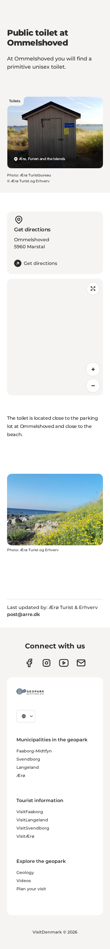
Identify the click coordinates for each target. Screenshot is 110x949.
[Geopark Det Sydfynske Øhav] (30, 691)
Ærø (20, 775)
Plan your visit (31, 888)
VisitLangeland (32, 820)
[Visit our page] (46, 663)
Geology (25, 872)
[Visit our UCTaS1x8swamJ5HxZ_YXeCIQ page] (64, 663)
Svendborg (28, 759)
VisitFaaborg (29, 811)
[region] (55, 337)
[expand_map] (93, 288)
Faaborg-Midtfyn (34, 751)
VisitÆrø (25, 836)
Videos (23, 880)
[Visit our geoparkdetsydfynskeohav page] (29, 663)
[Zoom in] (93, 369)
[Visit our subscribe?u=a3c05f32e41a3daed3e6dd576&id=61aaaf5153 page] (81, 663)
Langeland (27, 767)
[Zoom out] (93, 386)
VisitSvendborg (32, 828)
